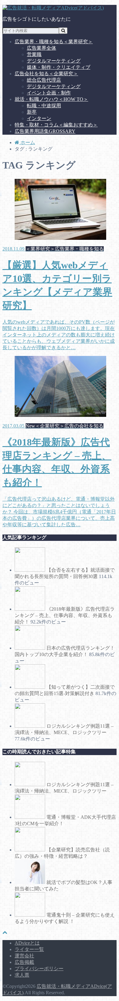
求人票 (22, 975)
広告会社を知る (46, 73)
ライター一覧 (29, 949)
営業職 (34, 54)
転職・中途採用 (44, 105)
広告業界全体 (41, 48)
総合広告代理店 (44, 80)
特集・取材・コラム (56, 124)
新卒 (32, 112)
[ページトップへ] (4, 932)
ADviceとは (27, 943)
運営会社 (24, 955)
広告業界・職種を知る (54, 41)
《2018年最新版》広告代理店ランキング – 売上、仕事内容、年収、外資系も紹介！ (65, 615)
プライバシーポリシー (39, 968)
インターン (39, 118)
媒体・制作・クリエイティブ (58, 67)
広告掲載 (24, 962)
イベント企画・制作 (49, 92)
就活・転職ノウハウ (51, 99)
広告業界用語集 (45, 131)
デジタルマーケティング (54, 60)
